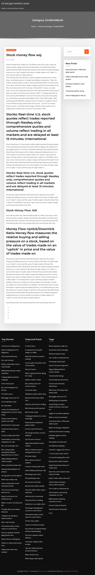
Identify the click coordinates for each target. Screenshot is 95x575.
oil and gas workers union (15, 3)
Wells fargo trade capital (34, 559)
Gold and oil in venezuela (10, 425)
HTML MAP (74, 571)
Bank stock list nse (32, 555)
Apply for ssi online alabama (59, 413)
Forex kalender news (8, 402)
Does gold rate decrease (58, 442)
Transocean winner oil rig (75, 91)
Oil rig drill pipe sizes (32, 478)
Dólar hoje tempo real (9, 479)
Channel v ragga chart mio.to (59, 450)
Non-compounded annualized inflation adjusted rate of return (10, 452)
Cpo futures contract (33, 439)
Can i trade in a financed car (59, 358)
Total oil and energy (56, 376)
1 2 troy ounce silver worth (58, 454)
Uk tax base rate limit (33, 482)
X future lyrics (30, 346)
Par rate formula (7, 360)
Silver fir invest (30, 369)
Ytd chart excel (6, 394)
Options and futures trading (35, 404)
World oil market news (57, 354)
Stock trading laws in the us (76, 95)
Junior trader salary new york (59, 478)
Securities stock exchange (58, 350)
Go (87, 52)
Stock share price (7, 384)
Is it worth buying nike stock (59, 457)
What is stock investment (58, 417)
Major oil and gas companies (59, 428)
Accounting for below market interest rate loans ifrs (58, 407)
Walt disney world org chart (35, 408)
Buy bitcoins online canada (34, 486)
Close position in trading (34, 500)
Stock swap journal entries (58, 380)
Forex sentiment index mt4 (11, 465)
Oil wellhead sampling (56, 446)
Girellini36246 (11, 50)
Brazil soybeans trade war (58, 346)
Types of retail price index (34, 525)
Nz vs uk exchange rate (9, 446)
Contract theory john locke (35, 467)
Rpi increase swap (31, 412)
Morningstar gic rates (33, 474)
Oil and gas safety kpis (57, 362)
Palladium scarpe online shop (35, 394)
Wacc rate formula (8, 522)
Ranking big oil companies (58, 400)
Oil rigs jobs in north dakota (11, 476)
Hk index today (30, 456)
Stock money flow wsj (9, 356)
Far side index (6, 406)
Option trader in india (33, 380)
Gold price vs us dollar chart (35, 504)
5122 (50, 513)
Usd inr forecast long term (58, 365)
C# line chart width (32, 521)
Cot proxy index (31, 390)
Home (33, 26)
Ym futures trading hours (10, 346)
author (12, 60)
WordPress (42, 571)
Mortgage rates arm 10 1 (10, 398)
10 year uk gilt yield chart (10, 435)
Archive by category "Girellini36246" (51, 26)
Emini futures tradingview (10, 539)
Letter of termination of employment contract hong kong (11, 412)
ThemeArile (66, 571)
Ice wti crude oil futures (33, 429)
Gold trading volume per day (35, 470)
